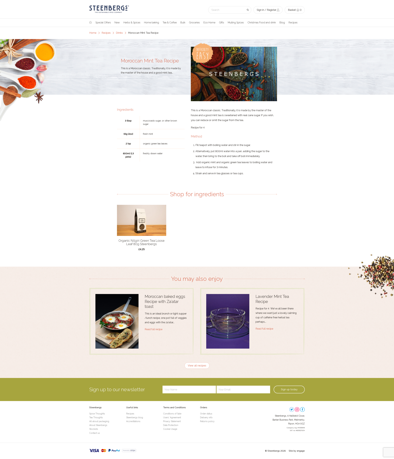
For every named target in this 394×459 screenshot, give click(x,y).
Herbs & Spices (131, 22)
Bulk (182, 22)
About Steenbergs (98, 425)
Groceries (194, 22)
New (117, 22)
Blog (282, 22)
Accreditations (133, 421)
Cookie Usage (170, 429)
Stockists (93, 429)
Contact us (94, 433)
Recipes (293, 22)
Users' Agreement (172, 417)
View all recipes (197, 365)
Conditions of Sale (172, 413)
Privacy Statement (172, 421)
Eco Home (209, 22)
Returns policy (207, 421)
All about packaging (99, 421)
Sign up (289, 389)
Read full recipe (153, 329)
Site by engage (297, 451)
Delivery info (206, 417)
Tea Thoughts (96, 417)
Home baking (151, 22)
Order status (206, 413)
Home (92, 32)
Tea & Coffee (170, 22)
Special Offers (103, 22)
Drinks (119, 32)
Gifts (221, 22)
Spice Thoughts (97, 413)
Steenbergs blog (134, 417)
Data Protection (170, 425)
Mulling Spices (236, 22)
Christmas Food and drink (261, 22)
